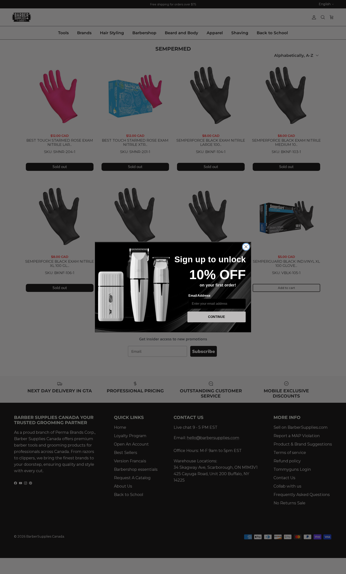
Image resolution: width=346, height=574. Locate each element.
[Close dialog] (245, 246)
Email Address (199, 295)
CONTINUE (216, 317)
